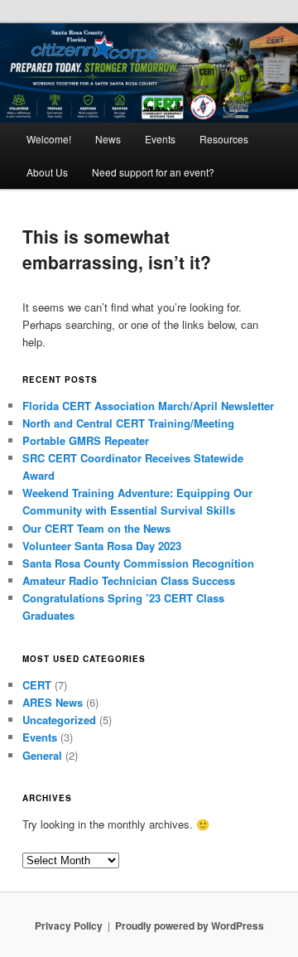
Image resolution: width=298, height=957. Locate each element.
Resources (223, 139)
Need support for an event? (153, 172)
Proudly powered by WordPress (189, 925)
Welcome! (48, 139)
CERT (36, 685)
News (108, 139)
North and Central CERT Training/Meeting (128, 423)
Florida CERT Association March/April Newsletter (148, 405)
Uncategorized (59, 719)
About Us (47, 172)
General (42, 755)
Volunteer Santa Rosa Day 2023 (101, 545)
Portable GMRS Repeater (85, 440)
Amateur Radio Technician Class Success (128, 580)
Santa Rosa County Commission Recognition (138, 563)
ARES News (52, 702)
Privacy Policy (69, 925)
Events (160, 139)
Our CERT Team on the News (96, 528)
